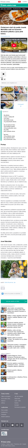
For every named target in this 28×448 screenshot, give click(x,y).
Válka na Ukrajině (5, 396)
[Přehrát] (3, 74)
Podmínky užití (17, 444)
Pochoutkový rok (5, 36)
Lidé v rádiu (18, 400)
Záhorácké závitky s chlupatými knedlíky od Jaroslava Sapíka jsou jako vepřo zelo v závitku (16, 346)
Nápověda (17, 398)
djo (14, 282)
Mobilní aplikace (5, 416)
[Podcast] (2, 79)
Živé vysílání (4, 410)
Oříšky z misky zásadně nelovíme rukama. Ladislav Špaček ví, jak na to (17, 317)
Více (24, 9)
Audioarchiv (17, 9)
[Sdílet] (4, 79)
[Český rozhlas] (5, 1)
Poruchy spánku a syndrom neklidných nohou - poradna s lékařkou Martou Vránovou (15, 364)
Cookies (3, 444)
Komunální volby (5, 398)
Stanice (3, 400)
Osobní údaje (10, 444)
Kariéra (16, 403)
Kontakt (17, 405)
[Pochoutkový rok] (14, 17)
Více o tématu (5, 353)
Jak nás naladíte (6, 9)
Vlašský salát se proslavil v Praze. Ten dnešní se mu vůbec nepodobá (17, 339)
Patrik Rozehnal (9, 282)
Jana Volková (13, 278)
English (24, 444)
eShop (3, 403)
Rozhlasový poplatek (20, 407)
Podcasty (3, 414)
